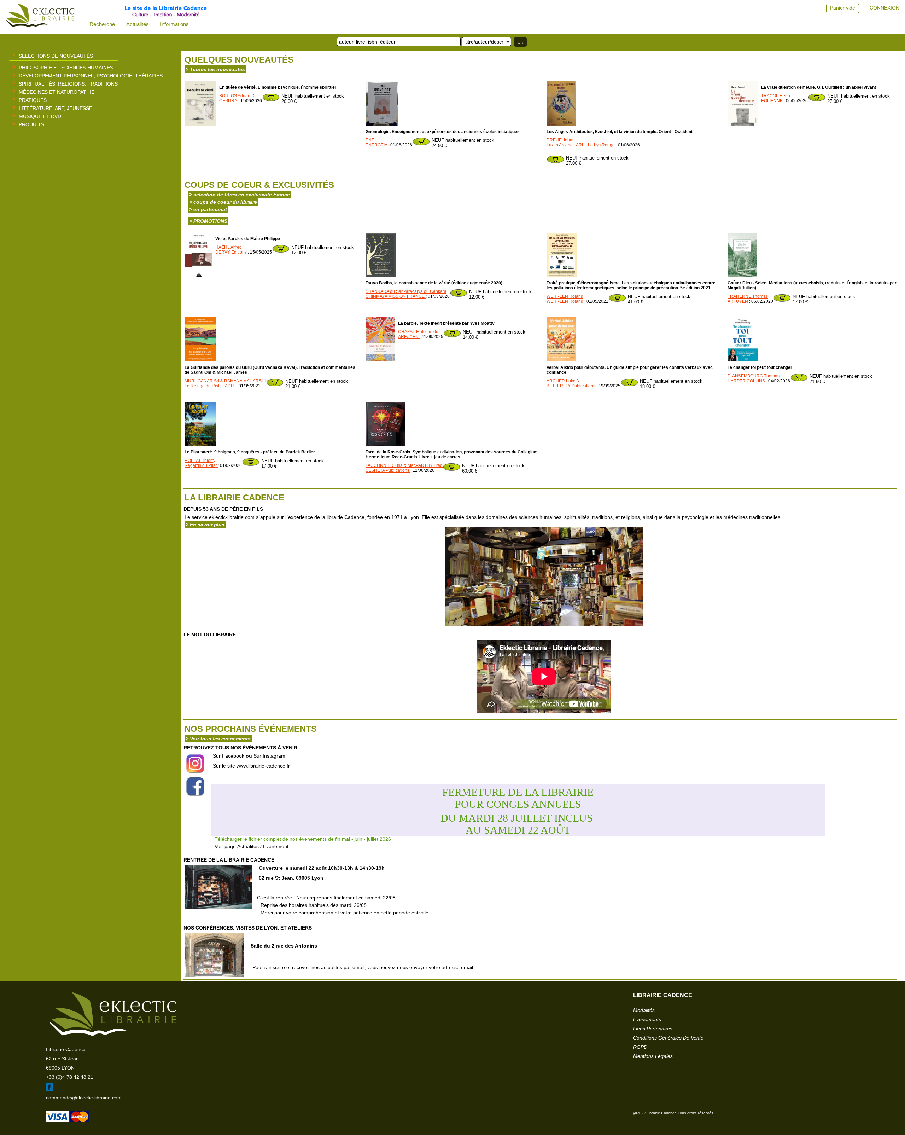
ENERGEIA (377, 145)
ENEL (371, 140)
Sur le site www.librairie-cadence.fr (251, 766)
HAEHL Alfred (228, 247)
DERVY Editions (231, 252)
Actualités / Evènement (262, 846)
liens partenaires (652, 1028)
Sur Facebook (228, 756)
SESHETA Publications (388, 470)
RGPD (640, 1047)
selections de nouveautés (56, 56)
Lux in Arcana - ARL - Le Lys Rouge (581, 145)
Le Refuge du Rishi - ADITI (211, 385)
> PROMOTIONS (208, 221)
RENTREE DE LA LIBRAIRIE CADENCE (228, 860)
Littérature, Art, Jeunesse (55, 108)
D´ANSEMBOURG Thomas (754, 375)
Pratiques (33, 100)
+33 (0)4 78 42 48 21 (69, 1077)
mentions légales (653, 1056)
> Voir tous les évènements (218, 738)
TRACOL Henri (775, 95)
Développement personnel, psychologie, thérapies (91, 76)
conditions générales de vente (668, 1038)
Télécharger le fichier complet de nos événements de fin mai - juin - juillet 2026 (303, 839)
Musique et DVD (40, 116)
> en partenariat (208, 209)
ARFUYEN (738, 301)
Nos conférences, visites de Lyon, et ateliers (247, 928)
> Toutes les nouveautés (215, 69)
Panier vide (842, 8)
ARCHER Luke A (563, 380)
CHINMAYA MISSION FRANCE (396, 296)
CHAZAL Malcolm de (418, 331)
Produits (31, 124)
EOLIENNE (772, 100)
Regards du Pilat (201, 465)
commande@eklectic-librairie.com (84, 1097)
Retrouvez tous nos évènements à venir (240, 748)
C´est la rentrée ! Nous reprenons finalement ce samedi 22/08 (343, 905)
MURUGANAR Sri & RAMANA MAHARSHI (225, 380)
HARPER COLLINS (747, 380)
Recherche (102, 24)
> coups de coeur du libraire (223, 202)
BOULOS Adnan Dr (237, 95)
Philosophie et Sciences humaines (66, 67)
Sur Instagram (269, 756)
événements (647, 1019)
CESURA (228, 100)
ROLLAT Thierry (200, 460)
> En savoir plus (205, 524)
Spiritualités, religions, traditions (68, 84)
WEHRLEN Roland (565, 296)
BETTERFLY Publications (571, 385)
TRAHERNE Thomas (748, 296)
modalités (644, 1010)
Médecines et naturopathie (56, 92)
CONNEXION (884, 8)
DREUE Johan (561, 140)
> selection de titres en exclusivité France (239, 194)
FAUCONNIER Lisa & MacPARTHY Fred (404, 465)
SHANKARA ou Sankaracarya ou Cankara (406, 291)
